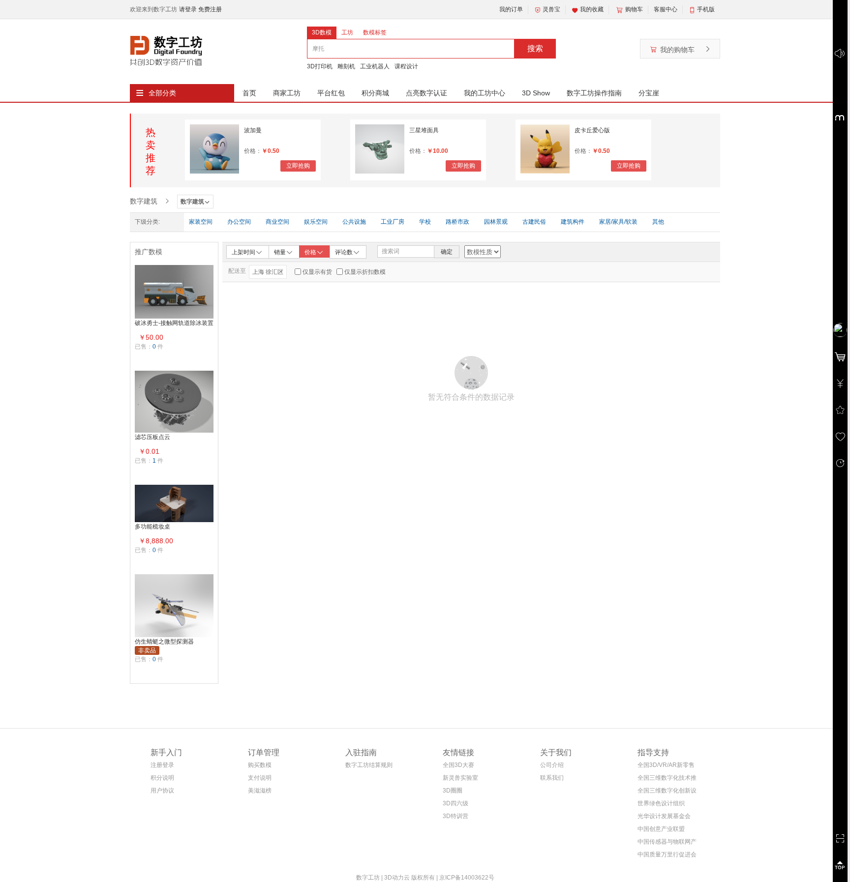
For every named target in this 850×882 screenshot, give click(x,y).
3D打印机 (320, 66)
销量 (280, 252)
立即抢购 (298, 165)
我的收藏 (592, 9)
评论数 (344, 252)
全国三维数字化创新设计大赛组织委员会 (667, 792)
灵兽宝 (551, 9)
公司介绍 (552, 765)
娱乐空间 (316, 221)
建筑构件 (572, 221)
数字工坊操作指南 (594, 93)
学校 (425, 221)
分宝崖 (648, 93)
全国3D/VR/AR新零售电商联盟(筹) (666, 767)
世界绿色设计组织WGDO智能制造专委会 (665, 805)
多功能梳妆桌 (152, 526)
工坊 (347, 32)
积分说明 (162, 777)
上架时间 (243, 252)
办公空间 (239, 221)
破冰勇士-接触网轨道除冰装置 (174, 323)
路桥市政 (457, 221)
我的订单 (511, 9)
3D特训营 (455, 816)
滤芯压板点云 (152, 437)
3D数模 (322, 32)
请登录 (188, 9)
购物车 (634, 9)
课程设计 (406, 66)
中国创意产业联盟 (661, 828)
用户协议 (162, 790)
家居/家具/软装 (618, 221)
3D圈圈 (452, 790)
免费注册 (210, 9)
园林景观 (496, 221)
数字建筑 (143, 201)
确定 (447, 251)
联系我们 (552, 777)
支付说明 (260, 777)
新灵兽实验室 (460, 777)
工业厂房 (392, 221)
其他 (658, 221)
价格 (310, 252)
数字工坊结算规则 (369, 765)
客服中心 (665, 9)
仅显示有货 (317, 271)
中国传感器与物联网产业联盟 (667, 843)
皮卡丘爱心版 (592, 130)
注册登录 (162, 765)
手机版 (706, 9)
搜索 (535, 48)
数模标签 (375, 32)
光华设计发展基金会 (664, 816)
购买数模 (260, 765)
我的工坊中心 (484, 93)
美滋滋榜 (260, 790)
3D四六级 (455, 803)
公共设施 (354, 221)
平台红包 (331, 93)
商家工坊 (287, 93)
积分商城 (375, 93)
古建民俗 (534, 221)
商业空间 (277, 221)
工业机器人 (375, 66)
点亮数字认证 (426, 93)
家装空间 (200, 221)
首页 (249, 93)
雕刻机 (346, 66)
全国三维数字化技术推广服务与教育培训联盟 (667, 779)
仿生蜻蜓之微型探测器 (164, 641)
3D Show (536, 93)
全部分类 (162, 93)
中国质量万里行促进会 (667, 854)
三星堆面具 (424, 130)
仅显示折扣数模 (365, 271)
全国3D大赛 (458, 765)
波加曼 (253, 130)
